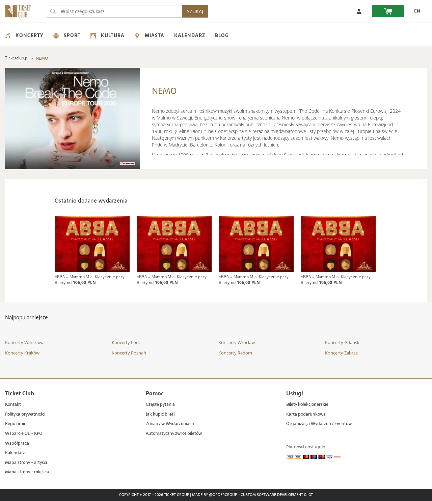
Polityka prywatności (25, 414)
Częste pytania (160, 404)
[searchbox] (114, 11)
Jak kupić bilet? (160, 414)
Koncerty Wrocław (236, 342)
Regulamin (16, 424)
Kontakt (13, 404)
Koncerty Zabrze (341, 353)
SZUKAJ (195, 11)
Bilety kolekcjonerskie (307, 404)
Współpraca (17, 443)
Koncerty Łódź (126, 342)
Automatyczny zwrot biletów (174, 433)
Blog (221, 35)
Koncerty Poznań (129, 353)
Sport (72, 35)
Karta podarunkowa (306, 414)
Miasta (154, 35)
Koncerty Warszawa (25, 342)
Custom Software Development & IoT (277, 495)
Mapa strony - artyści (26, 462)
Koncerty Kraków (22, 353)
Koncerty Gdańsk (342, 342)
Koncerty (30, 35)
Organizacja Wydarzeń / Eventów (319, 424)
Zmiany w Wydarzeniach (170, 424)
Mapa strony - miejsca (27, 472)
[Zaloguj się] (359, 11)
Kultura (113, 35)
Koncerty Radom (235, 353)
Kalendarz (189, 35)
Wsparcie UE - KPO (24, 433)
